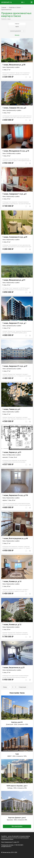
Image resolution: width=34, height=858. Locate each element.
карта (17, 26)
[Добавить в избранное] (30, 77)
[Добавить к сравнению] (26, 77)
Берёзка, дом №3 (17, 722)
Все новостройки (17, 826)
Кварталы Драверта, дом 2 (17, 817)
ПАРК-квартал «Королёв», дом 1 (17, 786)
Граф (17, 754)
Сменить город (5, 19)
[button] (17, 31)
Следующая (22, 687)
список (17, 23)
